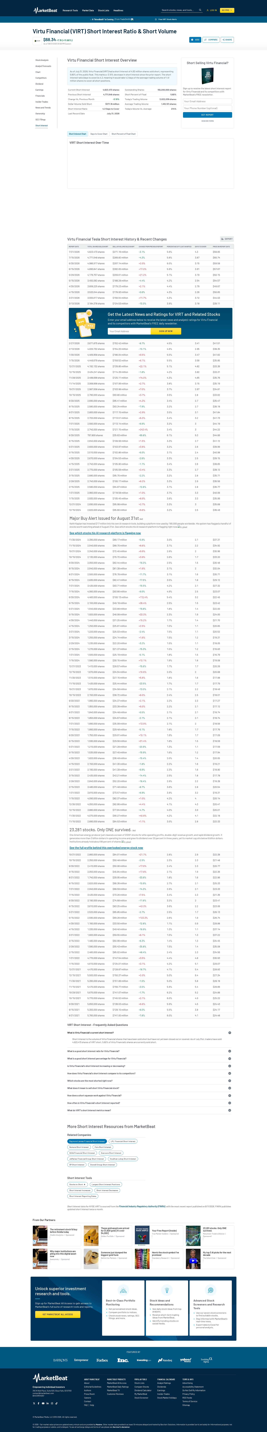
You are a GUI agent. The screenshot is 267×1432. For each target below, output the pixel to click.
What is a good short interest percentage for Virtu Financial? (96, 1058)
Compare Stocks (141, 1386)
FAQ (85, 1405)
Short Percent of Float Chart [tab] (124, 134)
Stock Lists (139, 1383)
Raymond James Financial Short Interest (87, 1141)
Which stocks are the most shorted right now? (90, 1080)
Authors (87, 1390)
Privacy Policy (188, 1394)
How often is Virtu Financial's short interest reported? (93, 1103)
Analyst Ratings (164, 1383)
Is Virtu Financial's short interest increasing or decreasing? (96, 1066)
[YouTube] (43, 1403)
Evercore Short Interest (111, 1153)
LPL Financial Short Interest (123, 1141)
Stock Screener (141, 1397)
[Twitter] (34, 1403)
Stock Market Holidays (167, 1397)
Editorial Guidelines (92, 1386)
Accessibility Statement (193, 1386)
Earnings (161, 1390)
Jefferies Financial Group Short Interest (86, 1159)
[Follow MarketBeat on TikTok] (57, 1403)
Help (92, 1405)
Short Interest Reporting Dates (82, 1196)
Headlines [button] (118, 10)
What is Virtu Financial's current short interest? (90, 1032)
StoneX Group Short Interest (102, 1164)
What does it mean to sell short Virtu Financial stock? (93, 1088)
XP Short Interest (76, 1164)
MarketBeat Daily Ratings (118, 1386)
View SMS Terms (207, 121)
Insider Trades (163, 1394)
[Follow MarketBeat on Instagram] (52, 1403)
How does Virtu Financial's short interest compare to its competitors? (101, 1073)
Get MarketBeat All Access (58, 1314)
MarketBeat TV (113, 1390)
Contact (87, 1401)
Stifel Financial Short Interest (82, 1153)
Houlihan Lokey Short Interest (123, 1159)
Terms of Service (189, 1401)
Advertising (187, 1383)
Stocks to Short (76, 1184)
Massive (99, 1424)
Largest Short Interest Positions (106, 1184)
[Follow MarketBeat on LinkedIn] (48, 1403)
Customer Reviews (115, 1394)
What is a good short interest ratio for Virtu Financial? (93, 1051)
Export (228, 239)
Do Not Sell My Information (193, 1390)
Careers (87, 1397)
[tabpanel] (151, 162)
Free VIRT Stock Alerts (167, 19)
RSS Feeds (187, 1397)
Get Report (207, 115)
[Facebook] (39, 1403)
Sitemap (186, 1405)
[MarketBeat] (45, 10)
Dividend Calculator (142, 1390)
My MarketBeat (140, 1394)
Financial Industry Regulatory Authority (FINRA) (142, 1206)
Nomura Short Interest (79, 1147)
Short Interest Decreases (107, 1190)
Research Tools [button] (70, 10)
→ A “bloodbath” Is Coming (101, 19)
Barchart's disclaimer (121, 1427)
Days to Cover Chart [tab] (99, 134)
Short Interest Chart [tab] (77, 134)
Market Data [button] (88, 10)
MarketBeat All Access (116, 1383)
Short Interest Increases (79, 1190)
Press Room (89, 1394)
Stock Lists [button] (103, 10)
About (86, 1383)
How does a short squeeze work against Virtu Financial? (94, 1095)
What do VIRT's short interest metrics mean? (89, 1110)
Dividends (161, 1386)
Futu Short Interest (103, 1147)
